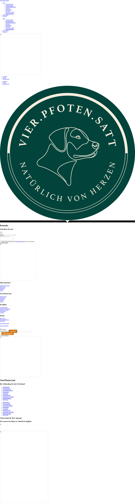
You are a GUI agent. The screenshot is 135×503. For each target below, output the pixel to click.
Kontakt (2, 289)
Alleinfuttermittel (9, 4)
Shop (4, 3)
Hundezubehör (10, 13)
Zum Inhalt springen (4, 0)
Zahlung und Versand (5, 285)
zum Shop (13, 331)
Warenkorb (2, 321)
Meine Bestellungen (4, 319)
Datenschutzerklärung (20, 241)
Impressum (2, 288)
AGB (1, 290)
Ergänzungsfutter (8, 390)
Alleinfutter (6, 387)
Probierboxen (9, 9)
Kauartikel (8, 10)
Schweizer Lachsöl (10, 12)
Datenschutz (2, 286)
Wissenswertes (6, 79)
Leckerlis (8, 8)
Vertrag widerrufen (4, 325)
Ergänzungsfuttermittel (11, 7)
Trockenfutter (9, 5)
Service (4, 77)
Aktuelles (5, 76)
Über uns (5, 16)
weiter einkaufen (7, 333)
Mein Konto (3, 318)
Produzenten (5, 15)
